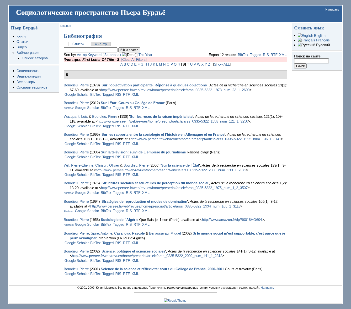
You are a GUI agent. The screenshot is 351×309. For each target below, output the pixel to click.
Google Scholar (76, 94)
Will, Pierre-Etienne (78, 165)
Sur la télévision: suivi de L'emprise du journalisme (143, 152)
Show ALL (222, 64)
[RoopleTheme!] (175, 300)
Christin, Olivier (107, 165)
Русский (322, 45)
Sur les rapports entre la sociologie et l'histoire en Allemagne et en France (162, 134)
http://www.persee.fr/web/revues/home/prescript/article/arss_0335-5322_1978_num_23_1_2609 (175, 90)
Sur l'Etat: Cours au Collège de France (133, 103)
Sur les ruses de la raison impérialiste (161, 116)
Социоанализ (27, 71)
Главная (65, 26)
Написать (332, 9)
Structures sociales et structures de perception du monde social (154, 183)
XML (283, 55)
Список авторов (35, 58)
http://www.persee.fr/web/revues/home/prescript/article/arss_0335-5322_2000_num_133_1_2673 (171, 170)
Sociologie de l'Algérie (119, 220)
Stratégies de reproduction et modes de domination (144, 201)
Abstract (69, 108)
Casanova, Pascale (129, 233)
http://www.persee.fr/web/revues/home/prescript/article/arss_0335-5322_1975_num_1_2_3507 (174, 188)
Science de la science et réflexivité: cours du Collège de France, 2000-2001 (162, 269)
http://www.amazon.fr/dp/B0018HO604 (232, 220)
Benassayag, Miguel (165, 233)
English (319, 36)
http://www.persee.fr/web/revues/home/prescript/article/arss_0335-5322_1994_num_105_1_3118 (165, 206)
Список (78, 44)
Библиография (28, 53)
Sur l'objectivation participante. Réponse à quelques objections (154, 85)
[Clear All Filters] (134, 59)
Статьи (22, 41)
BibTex (243, 55)
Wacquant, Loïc (76, 116)
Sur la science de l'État (180, 165)
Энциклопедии (28, 76)
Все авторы (26, 82)
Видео (21, 47)
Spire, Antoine (101, 233)
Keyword (94, 55)
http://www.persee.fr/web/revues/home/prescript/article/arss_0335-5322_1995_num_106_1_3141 (206, 139)
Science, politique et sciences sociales (133, 251)
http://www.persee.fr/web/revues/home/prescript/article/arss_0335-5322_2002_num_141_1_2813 (147, 256)
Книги (21, 36)
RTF (274, 55)
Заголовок (112, 55)
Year (148, 55)
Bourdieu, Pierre (76, 85)
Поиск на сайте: (308, 56)
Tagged (255, 55)
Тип (141, 55)
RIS (266, 55)
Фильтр (101, 44)
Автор (82, 55)
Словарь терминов (31, 87)
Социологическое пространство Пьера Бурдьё (90, 12)
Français (322, 40)
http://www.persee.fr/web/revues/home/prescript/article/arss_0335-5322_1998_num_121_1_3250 (173, 121)
